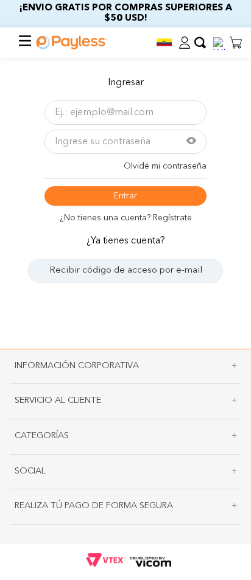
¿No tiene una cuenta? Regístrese (126, 218)
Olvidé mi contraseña (165, 166)
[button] (164, 42)
